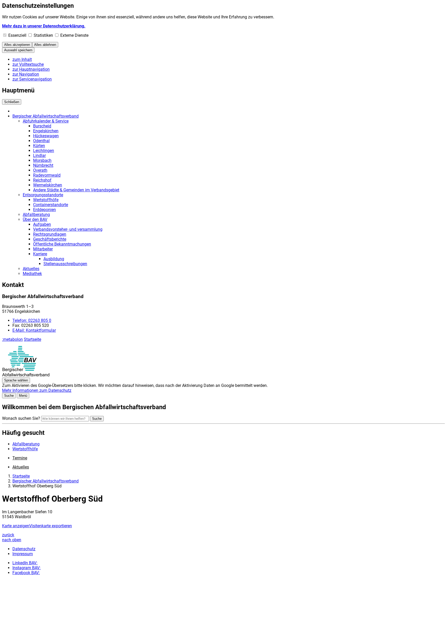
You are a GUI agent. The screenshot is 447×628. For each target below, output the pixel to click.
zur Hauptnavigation (31, 69)
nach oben (11, 539)
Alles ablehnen (45, 45)
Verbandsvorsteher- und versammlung (67, 229)
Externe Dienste (74, 35)
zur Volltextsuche (28, 64)
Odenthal (41, 140)
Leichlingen (43, 150)
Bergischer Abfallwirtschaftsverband (45, 116)
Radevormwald (47, 175)
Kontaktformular (34, 330)
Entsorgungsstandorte (43, 194)
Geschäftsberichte (49, 239)
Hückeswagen (46, 135)
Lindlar (39, 155)
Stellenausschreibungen (65, 263)
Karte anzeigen (15, 525)
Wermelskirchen (47, 185)
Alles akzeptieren (17, 45)
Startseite (32, 339)
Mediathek (32, 273)
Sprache (16, 380)
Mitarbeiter (43, 249)
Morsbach (42, 160)
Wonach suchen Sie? (21, 418)
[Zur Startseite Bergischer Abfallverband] (25, 375)
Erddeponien (44, 209)
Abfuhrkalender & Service (46, 121)
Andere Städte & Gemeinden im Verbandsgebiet (76, 189)
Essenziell (17, 35)
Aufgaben (42, 224)
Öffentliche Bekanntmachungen (62, 244)
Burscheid (42, 126)
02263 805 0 (31, 320)
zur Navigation (25, 74)
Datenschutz (23, 548)
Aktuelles (31, 268)
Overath (40, 170)
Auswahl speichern (18, 50)
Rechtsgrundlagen (49, 234)
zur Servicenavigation (32, 79)
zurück (8, 534)
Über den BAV (35, 219)
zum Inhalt (22, 59)
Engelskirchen (45, 130)
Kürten (39, 145)
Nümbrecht (43, 165)
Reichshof (42, 180)
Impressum (22, 553)
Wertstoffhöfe (45, 199)
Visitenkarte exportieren (50, 525)
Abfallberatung (36, 214)
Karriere (40, 253)
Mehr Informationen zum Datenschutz (36, 390)
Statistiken (43, 35)
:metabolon (12, 339)
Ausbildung (53, 258)
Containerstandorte (50, 204)
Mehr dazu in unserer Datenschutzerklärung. (43, 26)
